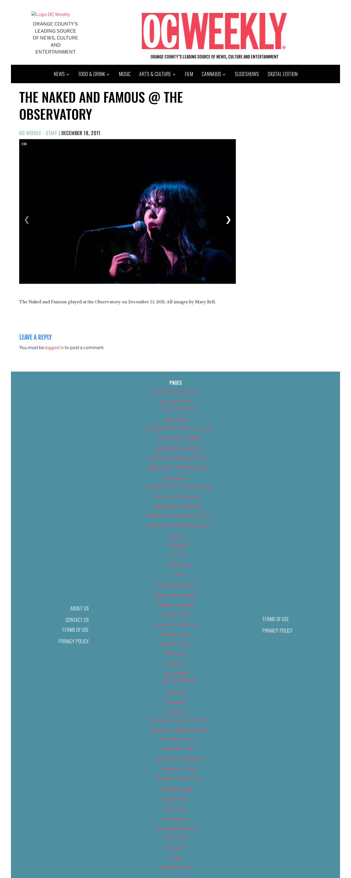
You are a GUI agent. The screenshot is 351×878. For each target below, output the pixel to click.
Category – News (175, 643)
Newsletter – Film (178, 749)
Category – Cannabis (175, 604)
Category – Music (175, 634)
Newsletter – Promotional (178, 778)
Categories (178, 545)
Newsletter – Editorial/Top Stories (178, 729)
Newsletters (175, 711)
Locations (179, 554)
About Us (79, 608)
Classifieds (175, 653)
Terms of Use (75, 629)
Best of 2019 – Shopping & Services (178, 515)
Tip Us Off (175, 847)
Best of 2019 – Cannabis (178, 496)
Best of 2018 (175, 420)
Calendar (175, 536)
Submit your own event (175, 828)
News (59, 73)
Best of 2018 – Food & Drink (178, 447)
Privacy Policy (73, 641)
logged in (54, 347)
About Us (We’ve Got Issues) (175, 391)
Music (125, 73)
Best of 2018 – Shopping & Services (178, 457)
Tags (179, 574)
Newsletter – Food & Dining (179, 758)
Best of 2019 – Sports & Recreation (179, 525)
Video (176, 857)
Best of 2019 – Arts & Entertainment (179, 486)
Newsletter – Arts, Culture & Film (179, 719)
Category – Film (175, 614)
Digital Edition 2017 (179, 680)
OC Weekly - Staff (38, 132)
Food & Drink (91, 73)
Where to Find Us (175, 867)
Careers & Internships (176, 585)
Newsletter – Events (179, 739)
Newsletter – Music (179, 768)
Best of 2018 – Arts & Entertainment (179, 428)
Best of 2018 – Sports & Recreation (179, 467)
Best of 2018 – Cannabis (178, 438)
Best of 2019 (175, 478)
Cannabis (211, 73)
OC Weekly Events (175, 789)
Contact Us (77, 619)
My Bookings (179, 564)
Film (189, 73)
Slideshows (247, 73)
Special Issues (175, 818)
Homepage (175, 692)
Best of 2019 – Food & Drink (178, 506)
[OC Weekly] (51, 14)
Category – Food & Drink (175, 624)
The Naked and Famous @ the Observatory (101, 105)
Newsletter (175, 702)
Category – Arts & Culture (175, 595)
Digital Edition (283, 73)
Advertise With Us (175, 401)
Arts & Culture (155, 73)
